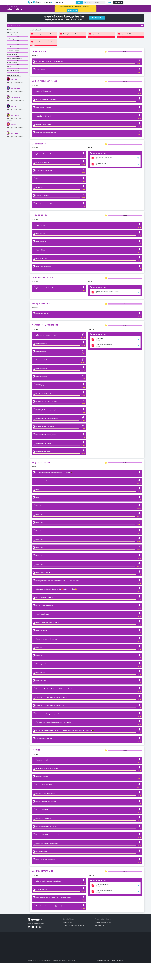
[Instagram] (36, 926)
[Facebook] (32, 926)
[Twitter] (29, 926)
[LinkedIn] (40, 926)
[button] (115, 158)
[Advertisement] (75, 944)
